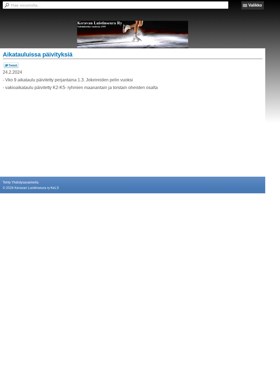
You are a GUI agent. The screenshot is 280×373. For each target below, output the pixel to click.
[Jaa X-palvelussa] (11, 67)
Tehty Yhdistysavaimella (21, 182)
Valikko (255, 5)
